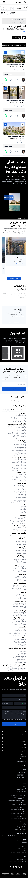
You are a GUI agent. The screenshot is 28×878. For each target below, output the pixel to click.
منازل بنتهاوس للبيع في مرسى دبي (19, 521)
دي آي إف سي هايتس (21, 659)
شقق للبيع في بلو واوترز (21, 594)
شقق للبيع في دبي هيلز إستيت (20, 603)
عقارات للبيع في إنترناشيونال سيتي (19, 588)
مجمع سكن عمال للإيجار (21, 629)
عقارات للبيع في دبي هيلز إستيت (19, 606)
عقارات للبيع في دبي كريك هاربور (19, 615)
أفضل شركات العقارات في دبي (20, 641)
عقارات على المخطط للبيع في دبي (19, 529)
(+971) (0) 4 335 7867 (20, 815)
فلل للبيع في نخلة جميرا (21, 553)
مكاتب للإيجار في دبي (22, 494)
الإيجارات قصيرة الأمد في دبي (20, 500)
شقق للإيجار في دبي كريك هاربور (19, 614)
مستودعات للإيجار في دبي (21, 497)
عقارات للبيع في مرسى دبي (20, 459)
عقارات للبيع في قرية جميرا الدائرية (19, 462)
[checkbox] (25, 375)
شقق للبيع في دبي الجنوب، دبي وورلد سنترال (17, 433)
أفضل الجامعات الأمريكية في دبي (19, 642)
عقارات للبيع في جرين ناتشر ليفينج (19, 467)
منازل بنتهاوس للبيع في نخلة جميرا (19, 523)
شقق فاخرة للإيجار (22, 511)
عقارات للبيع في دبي (19, 19)
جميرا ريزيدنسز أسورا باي (21, 654)
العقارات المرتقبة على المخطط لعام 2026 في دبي (16, 667)
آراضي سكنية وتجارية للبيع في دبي (19, 455)
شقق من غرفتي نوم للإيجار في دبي (19, 477)
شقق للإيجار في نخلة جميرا (21, 550)
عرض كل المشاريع (14, 278)
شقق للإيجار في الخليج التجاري (20, 559)
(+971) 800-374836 (19, 807)
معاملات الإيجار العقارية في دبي (19, 632)
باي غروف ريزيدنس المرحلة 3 (20, 650)
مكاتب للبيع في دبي (22, 445)
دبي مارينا (22, 400)
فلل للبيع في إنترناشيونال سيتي (20, 589)
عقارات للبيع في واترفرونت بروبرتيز (19, 470)
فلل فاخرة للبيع (23, 509)
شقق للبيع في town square (19, 21)
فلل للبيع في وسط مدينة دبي (20, 571)
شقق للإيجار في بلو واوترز (21, 595)
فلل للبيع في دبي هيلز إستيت (20, 607)
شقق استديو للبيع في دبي (21, 415)
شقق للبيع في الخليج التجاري (20, 558)
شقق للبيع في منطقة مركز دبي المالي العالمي (17, 426)
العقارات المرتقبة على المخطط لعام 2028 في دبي (16, 670)
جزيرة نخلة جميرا (12, 400)
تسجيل (14, 389)
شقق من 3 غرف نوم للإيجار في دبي (19, 479)
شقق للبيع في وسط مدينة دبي (20, 427)
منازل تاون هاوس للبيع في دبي (20, 444)
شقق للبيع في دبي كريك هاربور (20, 429)
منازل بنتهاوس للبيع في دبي (20, 447)
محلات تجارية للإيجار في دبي (20, 499)
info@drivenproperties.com (15, 809)
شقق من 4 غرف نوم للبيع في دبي (19, 421)
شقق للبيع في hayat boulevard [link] (18, 23)
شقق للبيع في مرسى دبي (21, 430)
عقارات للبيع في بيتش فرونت (20, 464)
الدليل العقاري (23, 645)
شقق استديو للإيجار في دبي (20, 474)
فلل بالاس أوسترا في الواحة (20, 662)
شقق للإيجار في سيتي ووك (20, 577)
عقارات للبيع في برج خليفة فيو (20, 465)
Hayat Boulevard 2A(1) (7, 45)
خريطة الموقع (12, 874)
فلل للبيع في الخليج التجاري (20, 562)
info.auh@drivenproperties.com (14, 800)
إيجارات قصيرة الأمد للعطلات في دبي (18, 502)
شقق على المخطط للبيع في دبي (19, 527)
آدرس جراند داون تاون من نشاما (19, 657)
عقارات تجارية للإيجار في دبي (20, 495)
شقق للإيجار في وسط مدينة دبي (19, 568)
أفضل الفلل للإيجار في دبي (21, 489)
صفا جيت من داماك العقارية (20, 656)
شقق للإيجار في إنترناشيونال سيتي (19, 586)
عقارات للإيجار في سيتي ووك (20, 488)
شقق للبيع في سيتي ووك (21, 576)
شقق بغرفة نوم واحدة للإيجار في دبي (19, 476)
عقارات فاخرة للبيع (22, 506)
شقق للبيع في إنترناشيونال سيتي (19, 585)
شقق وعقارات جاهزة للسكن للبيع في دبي (18, 535)
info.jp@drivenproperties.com (15, 861)
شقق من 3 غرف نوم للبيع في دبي (19, 420)
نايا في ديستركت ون (22, 653)
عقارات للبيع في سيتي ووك (20, 579)
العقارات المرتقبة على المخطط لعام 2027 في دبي (16, 668)
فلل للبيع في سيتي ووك (21, 580)
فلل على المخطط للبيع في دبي (20, 530)
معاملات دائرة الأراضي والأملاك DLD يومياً (17, 633)
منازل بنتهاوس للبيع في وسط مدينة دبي (18, 520)
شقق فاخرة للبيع (23, 508)
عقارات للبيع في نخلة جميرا (20, 552)
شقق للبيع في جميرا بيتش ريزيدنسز (19, 435)
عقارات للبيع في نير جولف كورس (19, 468)
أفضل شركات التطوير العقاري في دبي (19, 635)
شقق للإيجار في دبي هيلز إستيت (19, 604)
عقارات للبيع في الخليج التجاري (20, 561)
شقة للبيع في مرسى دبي (21, 539)
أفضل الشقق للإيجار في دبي (20, 486)
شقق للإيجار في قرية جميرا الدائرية (19, 621)
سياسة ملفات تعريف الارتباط (5, 874)
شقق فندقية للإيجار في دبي (20, 492)
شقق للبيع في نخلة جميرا (21, 438)
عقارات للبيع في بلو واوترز (21, 597)
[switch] (12, 8)
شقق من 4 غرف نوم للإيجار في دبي (19, 480)
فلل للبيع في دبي (22, 442)
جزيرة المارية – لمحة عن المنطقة (17, 410)
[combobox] (25, 8)
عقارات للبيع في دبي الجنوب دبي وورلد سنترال (16, 461)
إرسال (14, 724)
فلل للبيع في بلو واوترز (22, 598)
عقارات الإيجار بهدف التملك (20, 630)
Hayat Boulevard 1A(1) (19, 45)
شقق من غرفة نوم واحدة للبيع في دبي (18, 417)
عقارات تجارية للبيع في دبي (20, 453)
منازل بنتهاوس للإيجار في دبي (20, 485)
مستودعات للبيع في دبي (21, 452)
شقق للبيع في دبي (10, 19)
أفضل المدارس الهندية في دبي (20, 639)
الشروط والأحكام (24, 874)
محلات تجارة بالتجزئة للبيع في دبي (19, 450)
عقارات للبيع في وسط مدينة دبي (19, 570)
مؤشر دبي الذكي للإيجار (21, 644)
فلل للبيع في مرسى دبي (21, 544)
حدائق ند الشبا (23, 651)
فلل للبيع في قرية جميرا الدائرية (20, 624)
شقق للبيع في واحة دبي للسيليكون (19, 432)
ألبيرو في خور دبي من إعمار (21, 661)
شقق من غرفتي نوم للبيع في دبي (19, 418)
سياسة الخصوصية (18, 874)
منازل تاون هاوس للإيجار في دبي (19, 491)
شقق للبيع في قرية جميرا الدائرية (19, 436)
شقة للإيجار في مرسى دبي (21, 541)
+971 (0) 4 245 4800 (20, 806)
